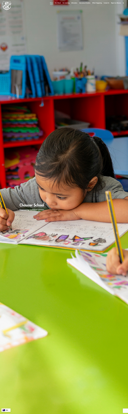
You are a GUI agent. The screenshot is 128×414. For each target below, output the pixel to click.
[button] (123, 3)
